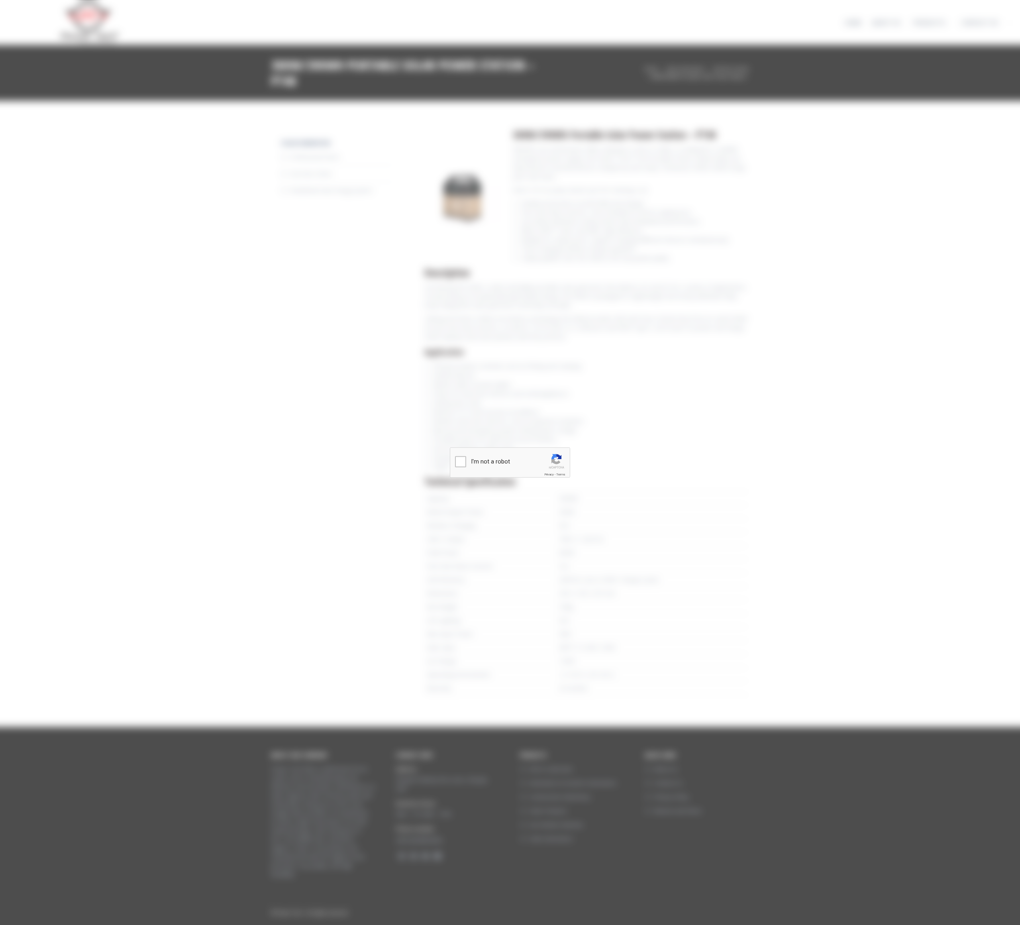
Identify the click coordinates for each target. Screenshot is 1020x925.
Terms (560, 474)
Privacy (549, 474)
